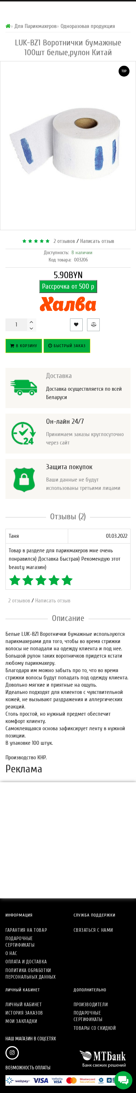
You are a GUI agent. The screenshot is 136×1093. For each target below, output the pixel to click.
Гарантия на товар (26, 930)
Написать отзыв (97, 241)
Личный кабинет (23, 1004)
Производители (91, 1004)
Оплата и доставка (26, 961)
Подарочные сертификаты (20, 942)
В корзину (26, 345)
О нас (11, 953)
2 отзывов (63, 241)
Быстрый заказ (69, 345)
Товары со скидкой (95, 1028)
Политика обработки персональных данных (30, 974)
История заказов (24, 1013)
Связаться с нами (94, 930)
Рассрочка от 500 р (68, 286)
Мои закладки (21, 1021)
